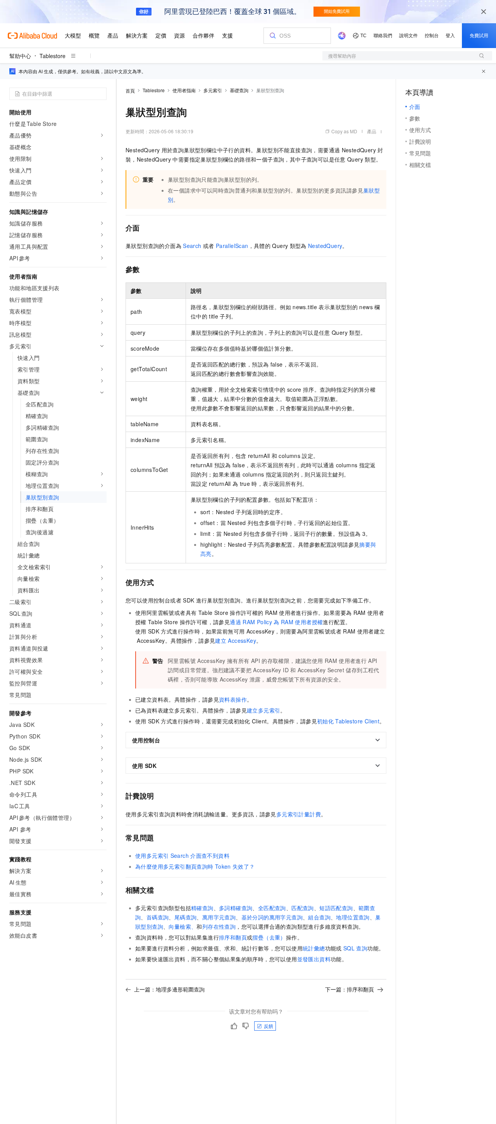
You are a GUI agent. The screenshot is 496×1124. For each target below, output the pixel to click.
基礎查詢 (239, 90)
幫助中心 (20, 56)
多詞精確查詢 (235, 908)
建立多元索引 (263, 710)
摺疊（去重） (269, 937)
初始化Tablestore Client (348, 721)
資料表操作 (233, 699)
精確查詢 (202, 908)
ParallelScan (232, 246)
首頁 (130, 90)
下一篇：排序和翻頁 (349, 989)
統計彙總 (314, 948)
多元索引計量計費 (298, 814)
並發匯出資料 (314, 959)
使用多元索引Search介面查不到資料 (182, 855)
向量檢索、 (182, 926)
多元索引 (212, 90)
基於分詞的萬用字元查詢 (272, 917)
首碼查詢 (157, 917)
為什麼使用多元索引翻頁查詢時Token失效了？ (195, 866)
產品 (371, 131)
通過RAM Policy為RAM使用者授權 (276, 622)
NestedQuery (325, 246)
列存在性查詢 (219, 926)
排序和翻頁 (233, 937)
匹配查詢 (302, 908)
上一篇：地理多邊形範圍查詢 (169, 989)
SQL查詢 (355, 948)
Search (192, 246)
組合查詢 (319, 917)
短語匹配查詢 (336, 908)
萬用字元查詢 (219, 917)
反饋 (268, 1025)
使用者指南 (184, 90)
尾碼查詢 (185, 917)
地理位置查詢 (352, 917)
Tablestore (52, 56)
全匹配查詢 (272, 908)
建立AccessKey (235, 640)
